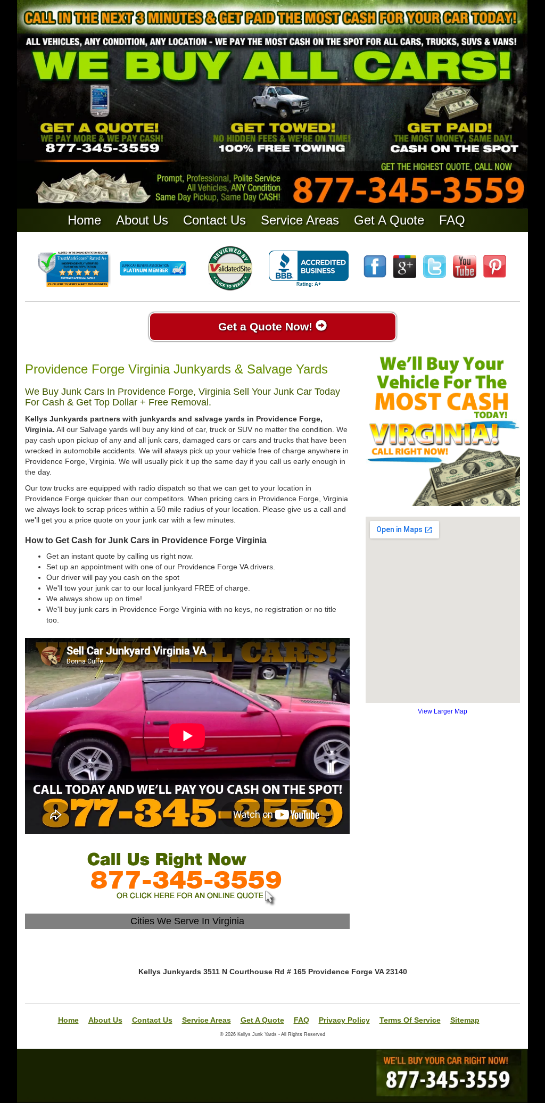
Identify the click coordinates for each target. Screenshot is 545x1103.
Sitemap (465, 1020)
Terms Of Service (410, 1020)
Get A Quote (389, 220)
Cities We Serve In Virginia (187, 921)
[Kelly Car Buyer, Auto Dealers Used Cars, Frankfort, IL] (309, 269)
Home (84, 220)
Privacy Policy (344, 1020)
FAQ (452, 220)
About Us (142, 220)
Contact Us (214, 220)
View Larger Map (442, 711)
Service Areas (300, 220)
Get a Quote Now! (267, 326)
